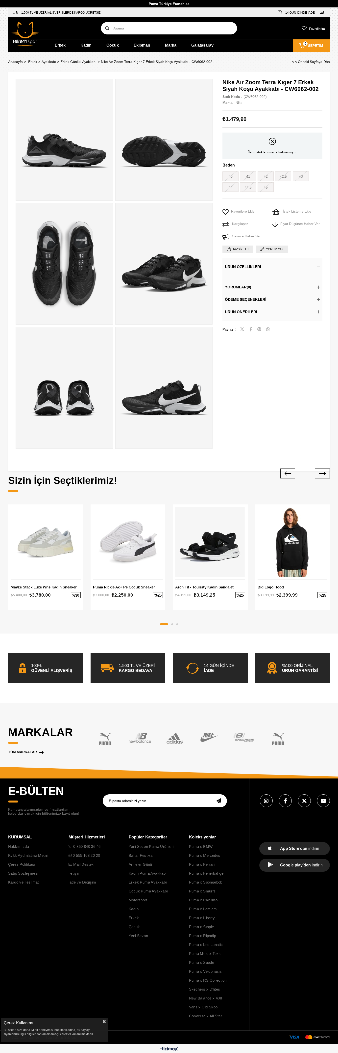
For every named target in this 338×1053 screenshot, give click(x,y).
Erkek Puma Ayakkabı (148, 882)
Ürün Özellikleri (243, 267)
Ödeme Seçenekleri (245, 299)
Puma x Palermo (203, 900)
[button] (164, 624)
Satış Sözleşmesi (23, 873)
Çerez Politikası (21, 864)
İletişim (75, 873)
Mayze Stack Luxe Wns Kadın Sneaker (44, 587)
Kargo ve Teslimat (23, 882)
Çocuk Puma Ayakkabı (148, 891)
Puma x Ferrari (202, 864)
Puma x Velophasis (205, 971)
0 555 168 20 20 (86, 855)
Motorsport (138, 900)
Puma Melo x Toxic (205, 953)
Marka (170, 45)
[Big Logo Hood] (293, 542)
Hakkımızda (18, 846)
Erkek (60, 45)
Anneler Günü (140, 864)
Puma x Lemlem (203, 909)
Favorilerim (317, 29)
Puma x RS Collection (208, 980)
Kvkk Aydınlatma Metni (28, 855)
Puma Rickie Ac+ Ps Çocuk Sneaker (124, 587)
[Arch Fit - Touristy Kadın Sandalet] (210, 542)
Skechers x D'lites (204, 989)
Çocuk (112, 45)
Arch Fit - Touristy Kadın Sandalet (204, 587)
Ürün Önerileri (241, 312)
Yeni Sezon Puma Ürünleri (151, 846)
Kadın (86, 45)
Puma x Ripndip (202, 936)
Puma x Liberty (202, 918)
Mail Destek (83, 864)
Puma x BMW (201, 846)
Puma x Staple (201, 927)
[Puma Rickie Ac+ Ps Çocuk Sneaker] (128, 542)
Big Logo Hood (271, 587)
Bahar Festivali (141, 855)
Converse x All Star (205, 1016)
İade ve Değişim (82, 882)
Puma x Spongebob (205, 882)
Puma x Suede (201, 962)
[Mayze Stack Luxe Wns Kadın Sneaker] (46, 542)
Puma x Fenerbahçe (206, 873)
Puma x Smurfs (202, 891)
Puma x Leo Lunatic (206, 944)
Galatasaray (202, 45)
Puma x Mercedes (204, 855)
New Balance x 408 (205, 998)
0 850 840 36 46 (86, 846)
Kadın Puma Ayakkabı (148, 873)
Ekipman (142, 45)
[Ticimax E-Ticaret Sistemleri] (169, 1049)
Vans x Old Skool (203, 1007)
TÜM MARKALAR (22, 752)
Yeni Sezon (138, 936)
